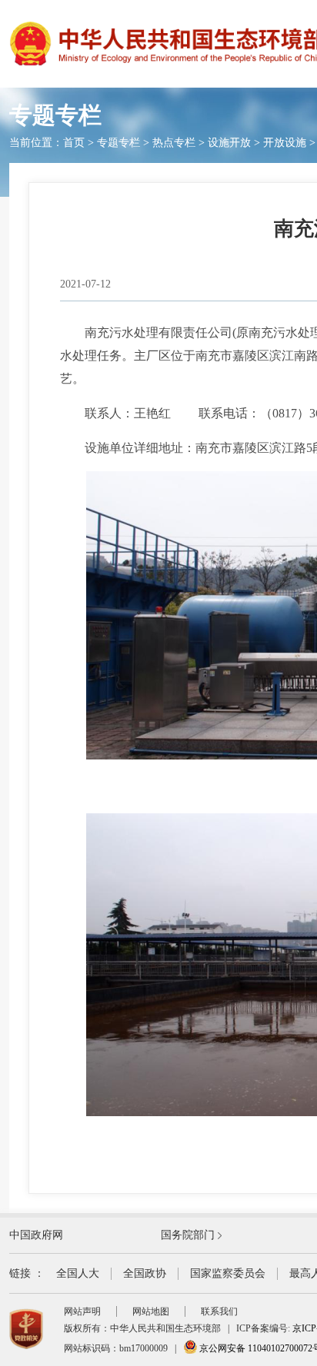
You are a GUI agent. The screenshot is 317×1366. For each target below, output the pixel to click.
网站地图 (150, 1311)
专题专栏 (118, 142)
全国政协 (144, 1273)
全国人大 (77, 1273)
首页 (74, 142)
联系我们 (219, 1311)
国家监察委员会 (227, 1273)
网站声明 (82, 1311)
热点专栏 (173, 142)
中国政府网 (36, 1235)
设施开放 (229, 142)
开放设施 (284, 142)
